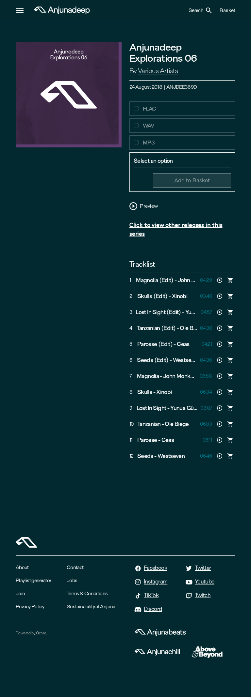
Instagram (155, 581)
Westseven (186, 360)
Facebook (155, 567)
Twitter (203, 567)
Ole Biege (192, 328)
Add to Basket (192, 180)
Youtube (204, 581)
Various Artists (158, 71)
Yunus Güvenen (189, 408)
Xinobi (179, 296)
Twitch (202, 595)
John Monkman (196, 280)
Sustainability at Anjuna (91, 606)
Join (20, 593)
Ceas (183, 344)
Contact (75, 567)
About (22, 567)
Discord (153, 609)
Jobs (72, 580)
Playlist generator (33, 580)
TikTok (151, 595)
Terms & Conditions (87, 593)
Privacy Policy (30, 606)
